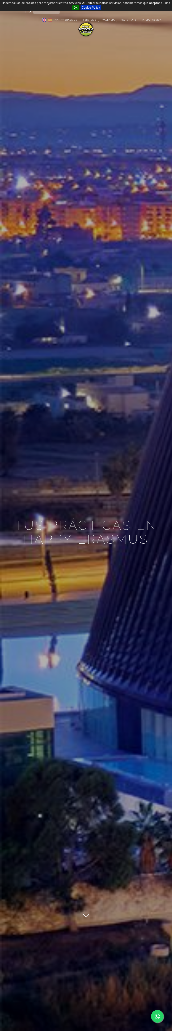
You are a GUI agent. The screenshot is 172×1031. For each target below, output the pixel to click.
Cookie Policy (91, 7)
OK (76, 7)
